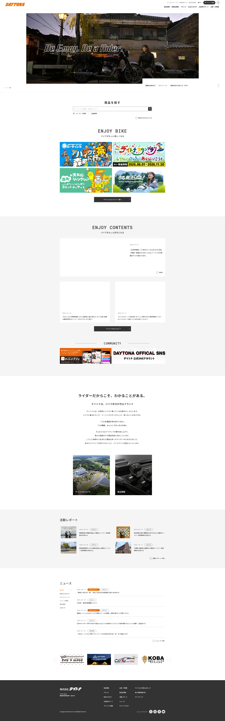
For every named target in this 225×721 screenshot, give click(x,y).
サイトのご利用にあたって (143, 688)
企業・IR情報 (123, 688)
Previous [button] (218, 84)
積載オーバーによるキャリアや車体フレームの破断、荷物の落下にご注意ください (103, 613)
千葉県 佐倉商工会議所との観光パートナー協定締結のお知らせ (149, 549)
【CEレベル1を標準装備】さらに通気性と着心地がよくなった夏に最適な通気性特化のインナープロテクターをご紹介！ (84, 318)
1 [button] (5, 87)
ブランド (106, 692)
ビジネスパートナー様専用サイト (177, 2)
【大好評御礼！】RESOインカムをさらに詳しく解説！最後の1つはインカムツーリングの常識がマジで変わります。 (146, 253)
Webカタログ (108, 697)
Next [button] (218, 86)
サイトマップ (139, 697)
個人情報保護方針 (140, 692)
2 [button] (7, 87)
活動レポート (123, 697)
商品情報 (106, 688)
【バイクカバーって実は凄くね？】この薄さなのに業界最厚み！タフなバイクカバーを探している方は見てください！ (139, 318)
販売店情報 (192, 2)
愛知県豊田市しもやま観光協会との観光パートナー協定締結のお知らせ (94, 549)
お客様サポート (108, 701)
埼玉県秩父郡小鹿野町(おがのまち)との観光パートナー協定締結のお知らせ (149, 534)
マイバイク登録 (108, 706)
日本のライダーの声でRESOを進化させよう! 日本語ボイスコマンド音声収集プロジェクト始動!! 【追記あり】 (111, 623)
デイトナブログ (124, 706)
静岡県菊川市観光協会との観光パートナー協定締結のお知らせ (94, 534)
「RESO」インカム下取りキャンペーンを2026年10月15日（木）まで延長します (102, 634)
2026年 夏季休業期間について (87, 603)
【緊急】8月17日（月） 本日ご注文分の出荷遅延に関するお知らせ (98, 592)
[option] (112, 48)
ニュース (122, 701)
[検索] (150, 109)
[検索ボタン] (218, 2)
